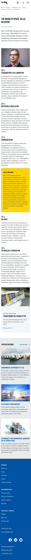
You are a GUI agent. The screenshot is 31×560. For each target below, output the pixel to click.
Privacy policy (5, 493)
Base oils (4, 517)
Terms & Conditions (7, 496)
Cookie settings (6, 482)
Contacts (4, 475)
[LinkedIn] (15, 540)
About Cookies (6, 500)
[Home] (8, 2)
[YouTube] (20, 540)
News (3, 472)
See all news (24, 344)
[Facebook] (10, 540)
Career (3, 479)
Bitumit (3, 514)
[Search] (23, 3)
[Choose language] (18, 2)
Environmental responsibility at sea (12, 368)
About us (4, 468)
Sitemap (3, 503)
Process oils (5, 521)
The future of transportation (10, 404)
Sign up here (7, 328)
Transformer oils (6, 528)
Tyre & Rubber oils (7, 532)
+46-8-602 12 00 (6, 553)
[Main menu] (28, 3)
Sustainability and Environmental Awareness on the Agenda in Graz (15, 440)
